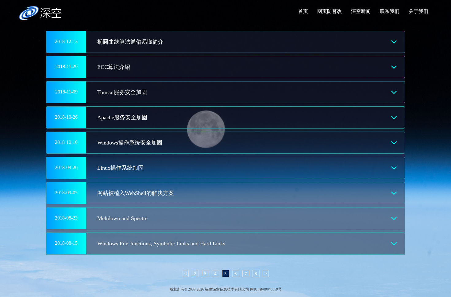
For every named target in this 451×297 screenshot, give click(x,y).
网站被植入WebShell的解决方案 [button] (135, 193)
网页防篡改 (329, 11)
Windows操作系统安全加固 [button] (129, 143)
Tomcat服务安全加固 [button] (122, 92)
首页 (303, 11)
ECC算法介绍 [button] (113, 67)
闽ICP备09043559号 (266, 289)
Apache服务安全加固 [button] (122, 117)
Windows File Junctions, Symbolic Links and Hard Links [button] (161, 243)
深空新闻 (361, 11)
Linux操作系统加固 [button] (120, 168)
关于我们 (418, 11)
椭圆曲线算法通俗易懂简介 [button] (130, 42)
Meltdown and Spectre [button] (122, 218)
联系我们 (389, 11)
